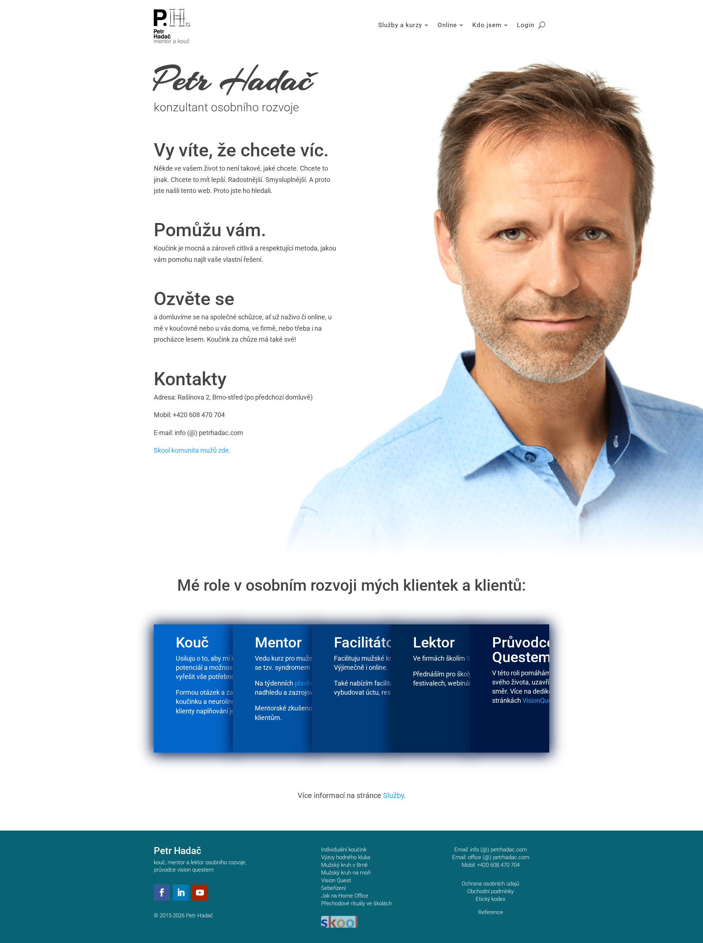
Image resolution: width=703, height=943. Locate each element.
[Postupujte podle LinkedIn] (181, 892)
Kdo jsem (487, 25)
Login (525, 25)
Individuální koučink (344, 849)
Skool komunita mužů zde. (192, 450)
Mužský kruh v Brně (344, 865)
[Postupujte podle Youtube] (200, 892)
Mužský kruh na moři (346, 872)
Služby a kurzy (400, 25)
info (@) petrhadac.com (498, 849)
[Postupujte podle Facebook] (162, 892)
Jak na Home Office (344, 895)
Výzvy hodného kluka (345, 857)
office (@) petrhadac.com (498, 857)
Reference (490, 912)
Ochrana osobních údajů (490, 883)
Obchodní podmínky (490, 891)
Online (447, 25)
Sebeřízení (333, 888)
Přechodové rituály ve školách (356, 903)
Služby (393, 795)
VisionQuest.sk (544, 700)
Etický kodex (490, 899)
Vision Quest (336, 880)
